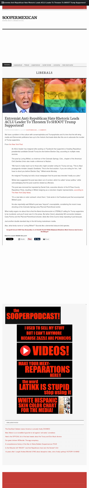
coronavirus (56, 65)
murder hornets (46, 65)
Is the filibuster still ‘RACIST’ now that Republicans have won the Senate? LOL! (32, 448)
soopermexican (35, 65)
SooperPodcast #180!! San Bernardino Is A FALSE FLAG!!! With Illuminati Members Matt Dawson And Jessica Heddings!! (44, 230)
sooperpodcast (18, 65)
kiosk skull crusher (67, 65)
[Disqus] (44, 274)
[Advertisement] (44, 47)
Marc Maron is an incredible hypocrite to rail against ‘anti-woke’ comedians (30, 433)
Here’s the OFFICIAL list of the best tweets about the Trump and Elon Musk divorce (33, 436)
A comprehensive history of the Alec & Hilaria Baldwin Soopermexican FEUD (31, 444)
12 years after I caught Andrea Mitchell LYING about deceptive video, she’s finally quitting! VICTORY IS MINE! (42, 451)
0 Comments (42, 130)
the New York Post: (16, 144)
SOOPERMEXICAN (19, 17)
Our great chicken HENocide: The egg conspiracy (21, 440)
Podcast (26, 65)
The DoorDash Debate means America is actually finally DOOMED (27, 429)
